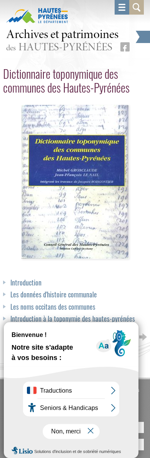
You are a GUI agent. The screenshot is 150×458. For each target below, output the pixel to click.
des (62, 41)
